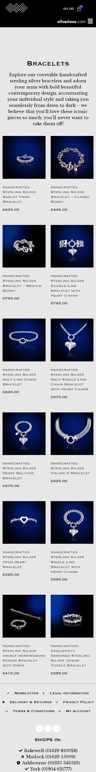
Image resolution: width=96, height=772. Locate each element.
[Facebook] (39, 728)
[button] (90, 21)
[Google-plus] (56, 728)
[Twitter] (48, 728)
